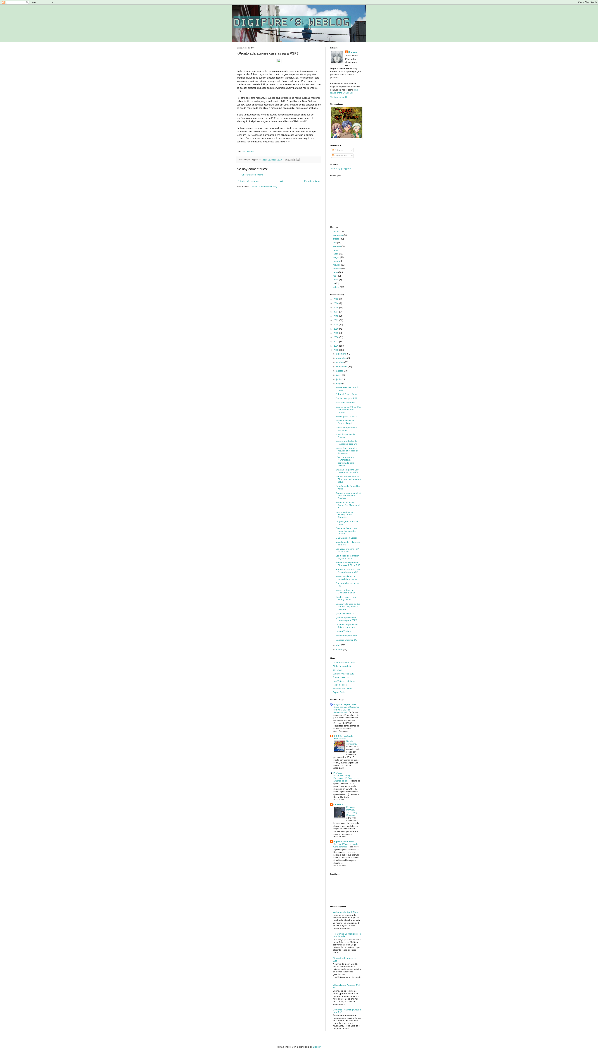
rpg (334, 276)
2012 (336, 320)
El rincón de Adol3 (342, 666)
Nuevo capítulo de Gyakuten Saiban (345, 591)
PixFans (337, 773)
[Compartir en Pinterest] (298, 159)
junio (339, 379)
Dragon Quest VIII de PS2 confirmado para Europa (348, 409)
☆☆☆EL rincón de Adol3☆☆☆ (343, 737)
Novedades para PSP (346, 635)
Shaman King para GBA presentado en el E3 (347, 471)
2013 (336, 316)
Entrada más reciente (248, 181)
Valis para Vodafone (345, 402)
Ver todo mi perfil (338, 97)
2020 (336, 299)
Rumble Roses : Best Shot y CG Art (346, 598)
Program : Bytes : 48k (344, 704)
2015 (336, 307)
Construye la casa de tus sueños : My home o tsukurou (348, 606)
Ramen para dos (341, 677)
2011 (336, 324)
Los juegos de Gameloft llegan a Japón (347, 557)
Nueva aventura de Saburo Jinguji (345, 422)
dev (335, 242)
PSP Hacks (248, 151)
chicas (336, 238)
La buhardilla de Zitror (344, 662)
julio (338, 375)
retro (335, 272)
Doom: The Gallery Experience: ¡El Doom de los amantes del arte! (346, 778)
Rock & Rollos (340, 685)
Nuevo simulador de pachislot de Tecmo (346, 577)
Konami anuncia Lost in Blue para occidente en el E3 (348, 479)
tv (334, 283)
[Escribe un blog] (289, 159)
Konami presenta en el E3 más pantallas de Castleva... (348, 495)
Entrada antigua (312, 181)
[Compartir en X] (292, 159)
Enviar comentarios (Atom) (264, 186)
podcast (337, 268)
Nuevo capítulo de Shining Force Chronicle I (345, 514)
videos (336, 287)
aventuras (338, 235)
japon (335, 253)
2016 (336, 303)
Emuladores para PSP (346, 398)
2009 (336, 333)
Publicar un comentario (252, 174)
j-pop (335, 250)
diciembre (341, 354)
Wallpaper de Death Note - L (347, 912)
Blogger (316, 1047)
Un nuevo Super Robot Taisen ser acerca (347, 625)
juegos (336, 257)
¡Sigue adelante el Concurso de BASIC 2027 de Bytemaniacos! (346, 710)
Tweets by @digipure (340, 168)
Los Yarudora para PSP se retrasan (347, 550)
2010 (336, 329)
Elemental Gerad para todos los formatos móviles (346, 531)
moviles (336, 265)
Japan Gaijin (339, 692)
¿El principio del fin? (346, 613)
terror (335, 279)
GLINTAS (337, 670)
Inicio (281, 181)
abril (338, 645)
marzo (339, 649)
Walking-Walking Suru (343, 673)
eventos (337, 246)
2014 (336, 311)
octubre (340, 362)
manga (336, 261)
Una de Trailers (343, 631)
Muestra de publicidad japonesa (346, 428)
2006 (336, 346)
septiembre (342, 366)
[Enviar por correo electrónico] (286, 159)
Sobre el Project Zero (346, 394)
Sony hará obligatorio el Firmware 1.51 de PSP (348, 563)
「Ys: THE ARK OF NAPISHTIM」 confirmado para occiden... (345, 461)
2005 (336, 350)
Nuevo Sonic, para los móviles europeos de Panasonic (347, 451)
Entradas (338, 150)
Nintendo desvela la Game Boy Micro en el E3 (348, 505)
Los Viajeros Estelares (344, 681)
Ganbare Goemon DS (346, 640)
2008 (336, 337)
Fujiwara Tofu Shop (342, 688)
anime (336, 231)
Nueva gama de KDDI (346, 416)
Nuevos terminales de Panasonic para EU (346, 442)
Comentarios (340, 155)
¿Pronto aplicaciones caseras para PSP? (346, 618)
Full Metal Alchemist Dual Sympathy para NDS (348, 570)
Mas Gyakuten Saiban (346, 538)
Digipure (352, 52)
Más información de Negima (345, 435)
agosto (340, 370)
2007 (336, 341)
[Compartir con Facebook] (295, 159)
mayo (339, 383)
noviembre (341, 358)
